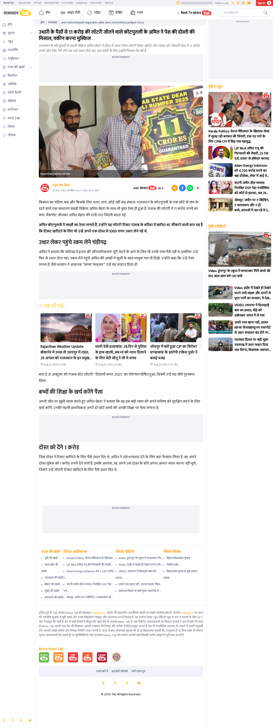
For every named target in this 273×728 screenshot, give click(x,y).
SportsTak (24, 2)
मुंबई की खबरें (52, 590)
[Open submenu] (31, 33)
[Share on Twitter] (197, 188)
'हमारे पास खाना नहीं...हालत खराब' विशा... (140, 584)
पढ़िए (97, 13)
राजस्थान (52, 22)
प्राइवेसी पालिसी (120, 671)
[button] (195, 12)
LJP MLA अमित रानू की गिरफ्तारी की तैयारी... (90, 564)
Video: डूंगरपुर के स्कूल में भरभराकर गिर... (141, 558)
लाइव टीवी (73, 13)
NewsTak (8, 2)
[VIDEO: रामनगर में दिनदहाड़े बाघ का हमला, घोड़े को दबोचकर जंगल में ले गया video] (220, 310)
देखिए (119, 13)
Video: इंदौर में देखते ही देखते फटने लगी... (141, 564)
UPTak (37, 2)
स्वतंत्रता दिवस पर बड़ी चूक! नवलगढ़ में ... (140, 590)
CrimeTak (67, 2)
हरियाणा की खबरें (54, 597)
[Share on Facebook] (182, 188)
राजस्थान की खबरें (54, 577)
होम (48, 13)
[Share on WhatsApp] (190, 188)
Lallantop (81, 2)
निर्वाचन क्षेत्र (173, 564)
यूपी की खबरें (51, 558)
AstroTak (96, 2)
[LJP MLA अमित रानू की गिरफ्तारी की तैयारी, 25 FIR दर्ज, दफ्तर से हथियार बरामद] (220, 153)
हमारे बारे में (102, 671)
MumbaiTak (51, 2)
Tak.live (109, 2)
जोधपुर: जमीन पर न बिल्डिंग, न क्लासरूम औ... (90, 597)
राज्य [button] (140, 13)
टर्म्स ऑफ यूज (138, 671)
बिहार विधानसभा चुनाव (178, 558)
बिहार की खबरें (52, 584)
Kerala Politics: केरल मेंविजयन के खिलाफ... (90, 558)
